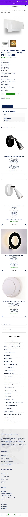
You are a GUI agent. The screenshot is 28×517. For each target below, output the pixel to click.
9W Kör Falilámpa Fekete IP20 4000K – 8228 (14, 255)
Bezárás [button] (14, 3)
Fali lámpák (8, 10)
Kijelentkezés (4, 508)
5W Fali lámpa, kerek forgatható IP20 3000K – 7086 (14, 301)
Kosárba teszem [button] (14, 224)
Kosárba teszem (10, 94)
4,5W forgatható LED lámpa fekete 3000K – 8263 (14, 156)
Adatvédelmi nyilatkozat (6, 493)
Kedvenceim (4, 504)
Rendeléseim (4, 506)
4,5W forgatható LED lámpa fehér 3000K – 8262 (14, 206)
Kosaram (3, 502)
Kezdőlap (3, 10)
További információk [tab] (7, 106)
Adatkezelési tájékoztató (6, 495)
